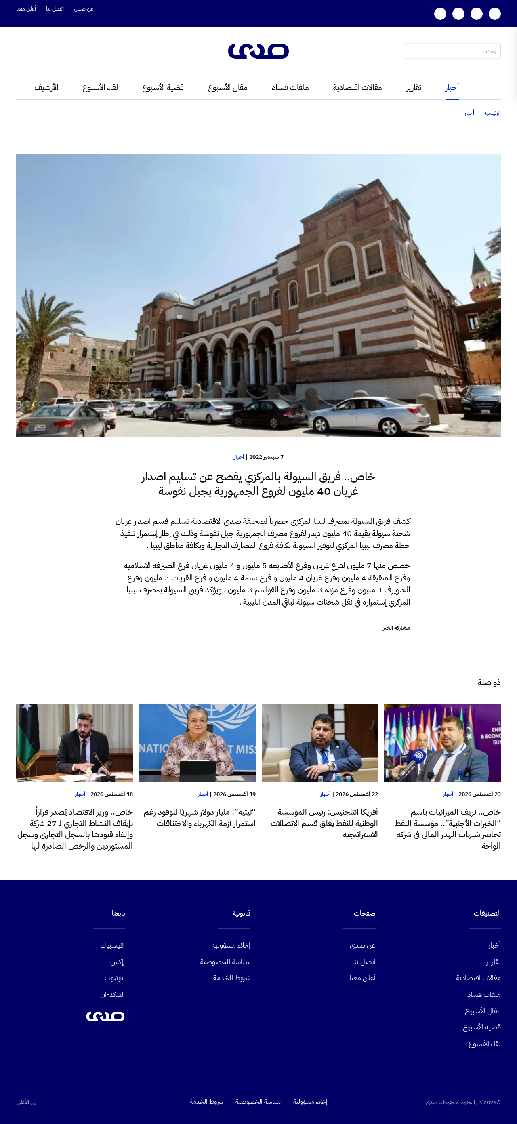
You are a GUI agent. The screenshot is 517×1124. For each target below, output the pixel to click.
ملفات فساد (290, 87)
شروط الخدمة (231, 977)
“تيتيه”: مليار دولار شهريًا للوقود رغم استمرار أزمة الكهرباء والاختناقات (200, 817)
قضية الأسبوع (163, 87)
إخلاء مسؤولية (231, 944)
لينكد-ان (112, 994)
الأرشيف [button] (46, 87)
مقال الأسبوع (228, 87)
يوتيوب (114, 977)
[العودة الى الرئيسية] (258, 51)
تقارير (413, 87)
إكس (117, 961)
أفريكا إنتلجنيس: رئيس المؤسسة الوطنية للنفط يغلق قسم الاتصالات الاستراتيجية (324, 823)
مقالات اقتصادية (357, 87)
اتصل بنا (55, 8)
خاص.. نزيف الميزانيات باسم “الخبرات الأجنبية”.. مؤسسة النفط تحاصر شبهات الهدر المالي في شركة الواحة (448, 829)
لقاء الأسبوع (100, 87)
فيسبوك (112, 944)
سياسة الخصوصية (225, 961)
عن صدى (84, 8)
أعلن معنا (26, 8)
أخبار (452, 87)
